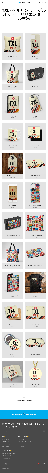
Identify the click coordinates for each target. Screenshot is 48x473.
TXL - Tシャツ (35, 295)
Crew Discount (21, 439)
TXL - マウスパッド (35, 175)
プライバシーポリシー (7, 444)
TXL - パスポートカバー (12, 116)
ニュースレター (21, 446)
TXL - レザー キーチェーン (13, 175)
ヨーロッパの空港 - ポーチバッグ (12, 235)
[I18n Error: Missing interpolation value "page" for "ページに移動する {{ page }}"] (27, 391)
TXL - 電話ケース (35, 56)
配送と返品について (6, 456)
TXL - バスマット (35, 325)
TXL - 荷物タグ (35, 116)
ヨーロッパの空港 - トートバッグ (12, 265)
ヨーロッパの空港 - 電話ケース (35, 205)
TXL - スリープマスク (35, 354)
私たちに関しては (6, 439)
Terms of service (5, 446)
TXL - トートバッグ (12, 86)
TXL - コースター (12, 325)
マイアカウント (5, 441)
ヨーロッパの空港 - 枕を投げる (35, 235)
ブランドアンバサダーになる (24, 441)
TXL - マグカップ (12, 146)
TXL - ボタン (12, 354)
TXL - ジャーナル (12, 384)
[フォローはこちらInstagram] (6, 464)
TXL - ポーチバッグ (35, 86)
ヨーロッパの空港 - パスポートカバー (12, 295)
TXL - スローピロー (12, 56)
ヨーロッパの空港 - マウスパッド (35, 265)
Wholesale (20, 444)
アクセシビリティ (6, 458)
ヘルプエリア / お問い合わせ (8, 453)
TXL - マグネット (35, 146)
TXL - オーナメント (35, 384)
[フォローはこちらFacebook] (3, 464)
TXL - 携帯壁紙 (12, 205)
